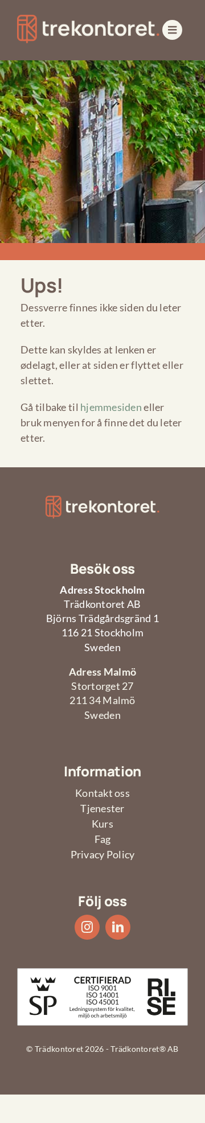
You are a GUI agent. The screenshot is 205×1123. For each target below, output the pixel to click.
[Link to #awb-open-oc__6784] (172, 30)
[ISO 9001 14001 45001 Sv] (102, 973)
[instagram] (87, 927)
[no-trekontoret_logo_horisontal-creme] (88, 20)
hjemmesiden (111, 407)
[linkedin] (117, 927)
